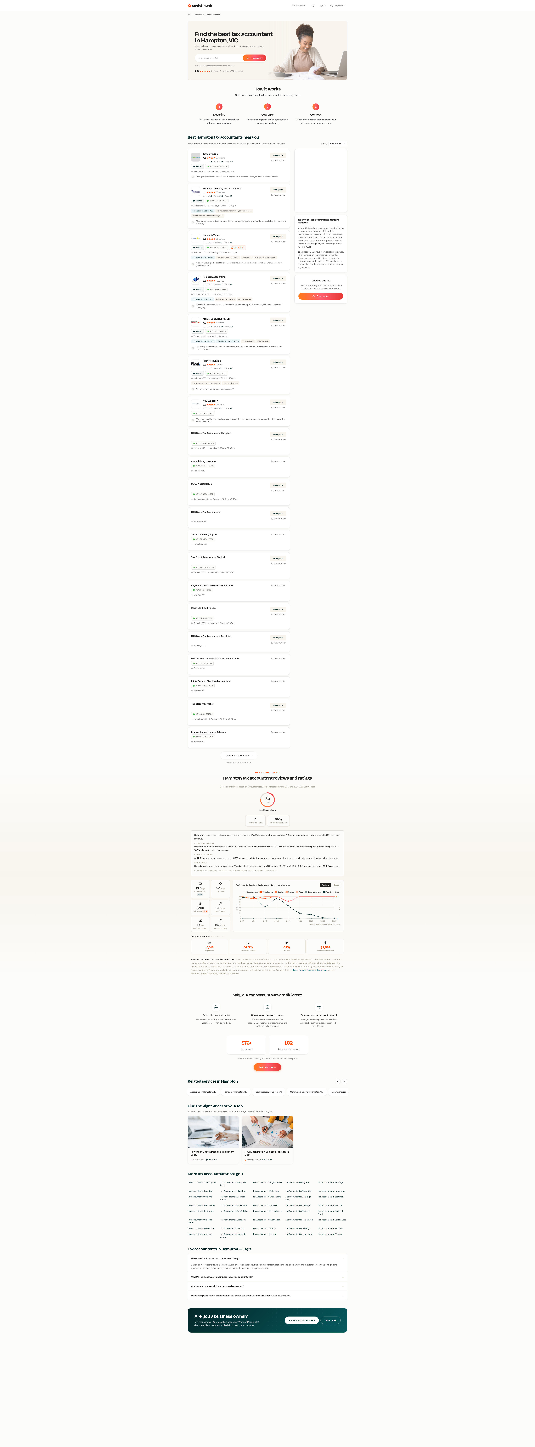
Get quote (278, 155)
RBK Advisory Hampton (203, 461)
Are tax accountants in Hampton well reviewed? (217, 1286)
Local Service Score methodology (310, 970)
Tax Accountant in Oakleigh (297, 1228)
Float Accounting (212, 361)
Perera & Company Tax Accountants (222, 188)
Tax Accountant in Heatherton (299, 1219)
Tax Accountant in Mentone (297, 1211)
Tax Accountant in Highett (297, 1182)
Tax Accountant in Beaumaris (331, 1196)
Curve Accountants (201, 484)
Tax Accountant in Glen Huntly (201, 1205)
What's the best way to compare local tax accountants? (222, 1276)
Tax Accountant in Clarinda (232, 1228)
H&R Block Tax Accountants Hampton (211, 433)
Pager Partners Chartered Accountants (212, 585)
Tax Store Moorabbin (202, 704)
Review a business (299, 5)
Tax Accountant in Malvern (264, 1234)
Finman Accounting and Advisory (208, 732)
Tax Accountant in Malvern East (202, 1228)
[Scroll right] (344, 1081)
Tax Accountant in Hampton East (233, 1183)
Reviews (325, 885)
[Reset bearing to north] (344, 161)
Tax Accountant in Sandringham (202, 1182)
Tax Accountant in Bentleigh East (298, 1198)
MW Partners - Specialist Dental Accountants (215, 658)
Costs (336, 885)
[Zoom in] (344, 153)
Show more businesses (237, 755)
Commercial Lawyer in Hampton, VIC (306, 1092)
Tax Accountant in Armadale (200, 1234)
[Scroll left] (338, 1081)
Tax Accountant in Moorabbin (298, 1191)
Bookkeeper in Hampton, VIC (269, 1092)
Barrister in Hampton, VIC (236, 1092)
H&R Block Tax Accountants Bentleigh (211, 636)
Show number (279, 160)
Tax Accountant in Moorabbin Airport (233, 1235)
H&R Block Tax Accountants (206, 512)
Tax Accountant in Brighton (200, 1191)
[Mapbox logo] (302, 209)
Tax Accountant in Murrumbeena (267, 1211)
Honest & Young (211, 235)
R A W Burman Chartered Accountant (211, 681)
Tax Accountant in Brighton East (267, 1182)
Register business (337, 5)
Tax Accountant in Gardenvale (331, 1191)
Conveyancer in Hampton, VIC (345, 1092)
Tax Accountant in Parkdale (330, 1228)
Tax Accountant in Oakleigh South (200, 1221)
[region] (321, 180)
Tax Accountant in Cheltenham (267, 1196)
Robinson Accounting (214, 277)
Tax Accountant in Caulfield (265, 1205)
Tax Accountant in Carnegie (297, 1205)
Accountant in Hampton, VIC (203, 1092)
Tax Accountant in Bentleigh (330, 1182)
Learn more (330, 1320)
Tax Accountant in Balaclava (233, 1219)
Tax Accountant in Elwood (330, 1205)
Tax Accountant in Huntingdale (299, 1234)
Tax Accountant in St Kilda (264, 1228)
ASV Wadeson (210, 401)
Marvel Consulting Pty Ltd (216, 319)
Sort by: (324, 143)
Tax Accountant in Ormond (200, 1196)
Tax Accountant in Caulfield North (330, 1212)
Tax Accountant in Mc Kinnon (266, 1191)
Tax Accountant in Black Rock (233, 1191)
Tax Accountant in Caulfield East (234, 1211)
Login (313, 5)
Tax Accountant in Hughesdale (266, 1219)
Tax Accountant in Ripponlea (201, 1211)
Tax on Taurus (210, 154)
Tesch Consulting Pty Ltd (204, 534)
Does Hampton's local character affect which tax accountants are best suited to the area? (241, 1295)
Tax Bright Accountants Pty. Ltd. (208, 557)
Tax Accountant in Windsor (330, 1234)
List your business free (303, 1320)
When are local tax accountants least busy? (215, 1258)
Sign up (323, 5)
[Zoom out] (344, 157)
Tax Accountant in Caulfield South (232, 1198)
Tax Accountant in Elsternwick (233, 1205)
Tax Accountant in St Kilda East (332, 1219)
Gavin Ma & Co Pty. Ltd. (203, 608)
